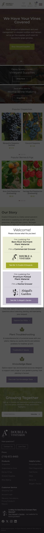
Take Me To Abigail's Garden (20, 300)
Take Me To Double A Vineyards (20, 265)
